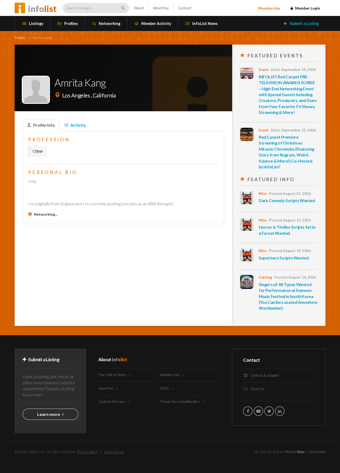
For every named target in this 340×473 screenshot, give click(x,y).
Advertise (161, 8)
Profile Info (43, 124)
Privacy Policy (87, 452)
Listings (35, 23)
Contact (185, 8)
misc (263, 193)
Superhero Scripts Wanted (284, 257)
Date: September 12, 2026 (293, 130)
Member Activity (156, 23)
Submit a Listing (304, 23)
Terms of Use (114, 452)
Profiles (70, 23)
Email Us (257, 389)
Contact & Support (264, 375)
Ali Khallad (317, 452)
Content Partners (112, 401)
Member (295, 452)
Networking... (45, 214)
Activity (78, 124)
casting (265, 277)
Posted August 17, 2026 (290, 220)
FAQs (165, 388)
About (139, 8)
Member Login (307, 8)
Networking (109, 23)
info (42, 8)
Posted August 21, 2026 (290, 193)
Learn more (49, 414)
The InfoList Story (112, 375)
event (264, 69)
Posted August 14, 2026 (290, 251)
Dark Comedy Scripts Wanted (287, 200)
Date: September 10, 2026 (293, 69)
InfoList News (205, 23)
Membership (269, 8)
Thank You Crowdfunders (180, 401)
